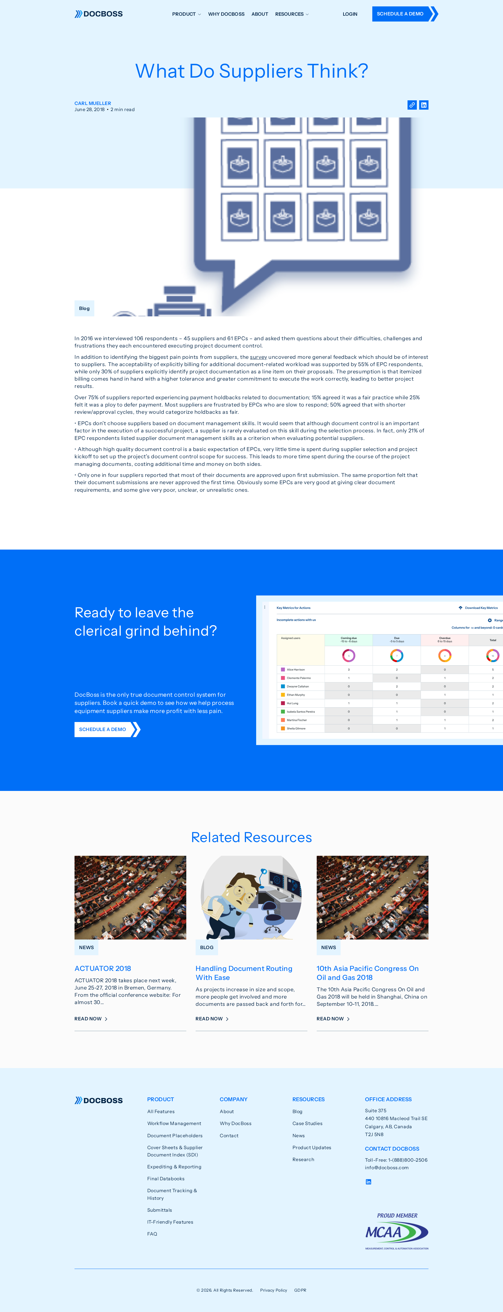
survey (258, 357)
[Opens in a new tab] (423, 106)
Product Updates (312, 1147)
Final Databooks (166, 1178)
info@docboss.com (387, 1167)
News (299, 1135)
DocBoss (99, 14)
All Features (161, 1111)
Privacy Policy (273, 1290)
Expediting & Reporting (174, 1167)
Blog (298, 1111)
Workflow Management (174, 1123)
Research (303, 1159)
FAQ (152, 1234)
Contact (229, 1135)
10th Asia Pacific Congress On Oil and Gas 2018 (368, 973)
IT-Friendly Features (170, 1222)
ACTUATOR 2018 (103, 968)
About (260, 14)
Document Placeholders (175, 1135)
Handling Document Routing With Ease (244, 973)
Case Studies (308, 1123)
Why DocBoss (226, 14)
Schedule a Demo (400, 14)
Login (350, 14)
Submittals (159, 1210)
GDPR (300, 1290)
